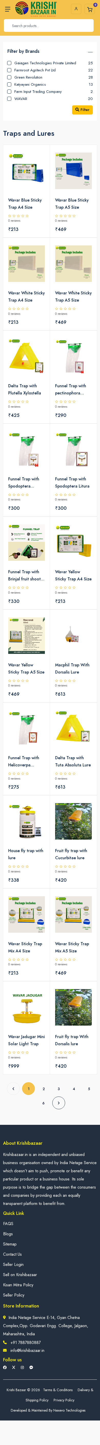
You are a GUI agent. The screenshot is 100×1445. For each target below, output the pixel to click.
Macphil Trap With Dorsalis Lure (72, 668)
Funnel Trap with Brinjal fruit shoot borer (24, 576)
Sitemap (10, 1244)
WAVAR (53, 98)
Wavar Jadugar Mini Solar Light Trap (26, 1040)
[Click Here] (40, 157)
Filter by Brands (23, 51)
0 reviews (14, 220)
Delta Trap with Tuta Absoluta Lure (73, 761)
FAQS (8, 1224)
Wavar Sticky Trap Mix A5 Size (72, 947)
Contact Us (12, 1254)
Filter (84, 110)
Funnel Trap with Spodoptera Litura (72, 482)
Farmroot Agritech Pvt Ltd (53, 70)
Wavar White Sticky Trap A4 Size (26, 296)
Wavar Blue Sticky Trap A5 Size (72, 203)
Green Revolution (53, 77)
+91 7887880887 (26, 1343)
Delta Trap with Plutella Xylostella (24, 389)
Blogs (8, 1234)
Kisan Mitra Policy (18, 1285)
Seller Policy (13, 1295)
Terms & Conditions (58, 1389)
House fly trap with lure (25, 854)
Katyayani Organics (53, 84)
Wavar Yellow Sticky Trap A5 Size (26, 668)
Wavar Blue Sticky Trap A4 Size (25, 203)
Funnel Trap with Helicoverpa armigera (23, 762)
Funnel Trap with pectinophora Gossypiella (70, 390)
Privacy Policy (64, 1400)
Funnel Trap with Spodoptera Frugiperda (23, 483)
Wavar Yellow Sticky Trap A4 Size (73, 575)
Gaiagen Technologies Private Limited (53, 63)
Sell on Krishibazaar (20, 1275)
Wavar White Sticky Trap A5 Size (73, 296)
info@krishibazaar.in (27, 1350)
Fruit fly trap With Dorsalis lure (71, 1040)
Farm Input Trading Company (53, 91)
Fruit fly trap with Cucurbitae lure (71, 854)
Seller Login (13, 1264)
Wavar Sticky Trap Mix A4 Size (25, 947)
